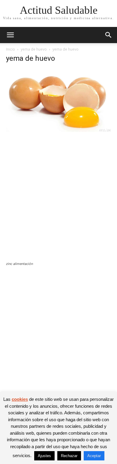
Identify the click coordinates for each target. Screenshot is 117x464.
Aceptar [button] (94, 456)
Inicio (10, 49)
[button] (10, 35)
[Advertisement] (58, 200)
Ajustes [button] (44, 456)
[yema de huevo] (58, 130)
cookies (20, 399)
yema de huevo (34, 49)
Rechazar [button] (69, 456)
